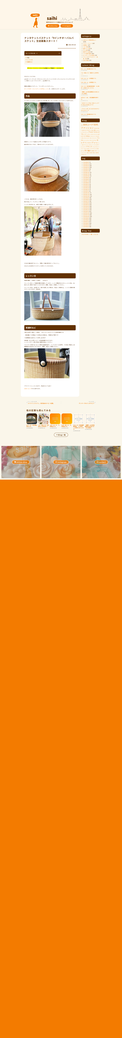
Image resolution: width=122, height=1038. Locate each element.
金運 (97, 152)
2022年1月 (86, 211)
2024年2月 (86, 169)
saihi (52, 18)
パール (94, 144)
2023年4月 (86, 186)
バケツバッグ (86, 144)
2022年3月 (86, 208)
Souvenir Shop (96, 128)
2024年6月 (86, 162)
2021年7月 (86, 221)
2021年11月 (86, 214)
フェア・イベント (87, 43)
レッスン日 (30, 59)
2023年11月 (86, 174)
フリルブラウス (95, 146)
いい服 (82, 130)
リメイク (92, 148)
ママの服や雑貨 (87, 53)
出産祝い (85, 45)
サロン (91, 138)
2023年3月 (86, 187)
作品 (28, 57)
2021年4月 (86, 226)
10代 (82, 125)
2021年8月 (86, 220)
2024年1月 (86, 171)
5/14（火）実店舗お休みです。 (89, 114)
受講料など (30, 62)
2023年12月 (86, 172)
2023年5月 (86, 184)
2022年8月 (86, 199)
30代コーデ (88, 125)
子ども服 (85, 50)
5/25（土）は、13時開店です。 (89, 78)
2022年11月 (86, 194)
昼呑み (88, 152)
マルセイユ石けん (87, 148)
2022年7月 (86, 201)
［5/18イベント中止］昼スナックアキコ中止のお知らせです (90, 104)
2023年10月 (86, 176)
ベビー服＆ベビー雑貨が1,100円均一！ (43, 425)
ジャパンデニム (86, 140)
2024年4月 (86, 165)
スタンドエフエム (93, 140)
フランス (89, 146)
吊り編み (88, 150)
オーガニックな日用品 (88, 55)
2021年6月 (86, 223)
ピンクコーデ (83, 146)
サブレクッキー (86, 138)
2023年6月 (86, 182)
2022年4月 (86, 206)
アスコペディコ (85, 132)
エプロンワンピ (93, 134)
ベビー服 (85, 47)
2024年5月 (86, 164)
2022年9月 (86, 198)
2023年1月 (86, 191)
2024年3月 (86, 167)
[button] (59, 53)
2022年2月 (86, 209)
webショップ (28, 388)
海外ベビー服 (86, 48)
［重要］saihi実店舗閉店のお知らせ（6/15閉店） (90, 426)
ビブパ (97, 144)
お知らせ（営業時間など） (90, 40)
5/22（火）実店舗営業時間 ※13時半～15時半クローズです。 (90, 87)
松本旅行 (91, 152)
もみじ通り (93, 130)
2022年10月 (86, 196)
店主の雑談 (86, 60)
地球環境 (92, 150)
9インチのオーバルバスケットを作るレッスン (36, 89)
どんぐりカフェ (87, 130)
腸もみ (94, 152)
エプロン (88, 134)
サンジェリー (94, 138)
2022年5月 (86, 204)
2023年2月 (86, 189)
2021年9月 (86, 218)
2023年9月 (86, 177)
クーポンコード (92, 136)
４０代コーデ (83, 154)
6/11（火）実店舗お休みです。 (89, 69)
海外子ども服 (86, 52)
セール (96, 142)
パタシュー (91, 144)
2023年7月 (86, 181)
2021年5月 (86, 225)
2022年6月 (86, 203)
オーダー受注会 (86, 136)
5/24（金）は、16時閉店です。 (89, 82)
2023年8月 (86, 179)
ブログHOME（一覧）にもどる (89, 234)
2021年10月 (86, 216)
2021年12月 (86, 213)
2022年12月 (86, 193)
